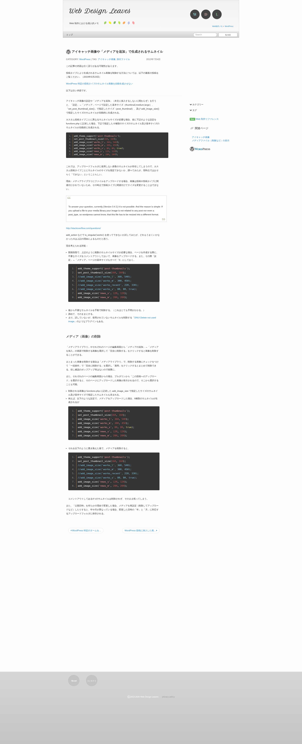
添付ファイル (123, 59)
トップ (69, 34)
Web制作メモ (217, 26)
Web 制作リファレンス (207, 119)
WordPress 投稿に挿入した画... (140, 530)
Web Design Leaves (100, 11)
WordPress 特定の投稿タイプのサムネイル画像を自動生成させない (99, 83)
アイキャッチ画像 (106, 59)
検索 (229, 35)
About (74, 680)
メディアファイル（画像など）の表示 (210, 140)
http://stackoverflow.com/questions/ (83, 228)
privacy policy (168, 697)
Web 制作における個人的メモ (84, 23)
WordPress (229, 26)
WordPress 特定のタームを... (86, 530)
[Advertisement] (124, 563)
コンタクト (91, 680)
